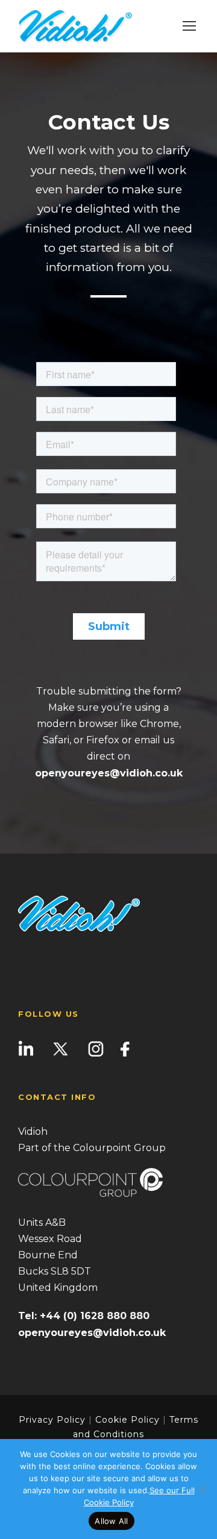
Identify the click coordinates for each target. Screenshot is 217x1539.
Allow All (111, 1521)
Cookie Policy (127, 1419)
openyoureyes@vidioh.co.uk (109, 773)
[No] (202, 1489)
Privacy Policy (52, 1419)
